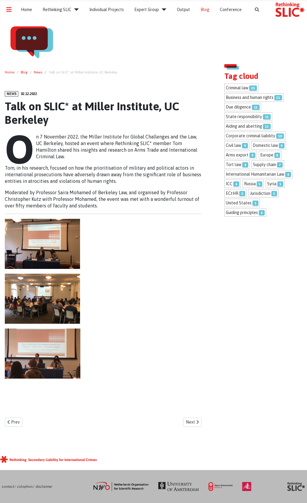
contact (8, 486)
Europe (266, 155)
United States (239, 203)
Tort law (233, 164)
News (11, 94)
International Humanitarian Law (255, 174)
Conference (231, 9)
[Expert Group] (162, 9)
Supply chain (264, 164)
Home (26, 9)
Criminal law (237, 87)
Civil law (233, 145)
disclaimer (44, 486)
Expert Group (146, 9)
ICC (229, 183)
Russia (250, 183)
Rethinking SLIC (57, 9)
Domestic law (265, 145)
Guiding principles (242, 212)
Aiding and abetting (244, 126)
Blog (205, 9)
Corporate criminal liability (250, 135)
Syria (271, 183)
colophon (25, 486)
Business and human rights (249, 97)
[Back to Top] (296, 492)
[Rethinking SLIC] (75, 9)
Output (183, 9)
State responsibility (244, 116)
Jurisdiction (260, 193)
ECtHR (232, 193)
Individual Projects (106, 9)
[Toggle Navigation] (9, 9)
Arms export (237, 155)
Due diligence (238, 107)
